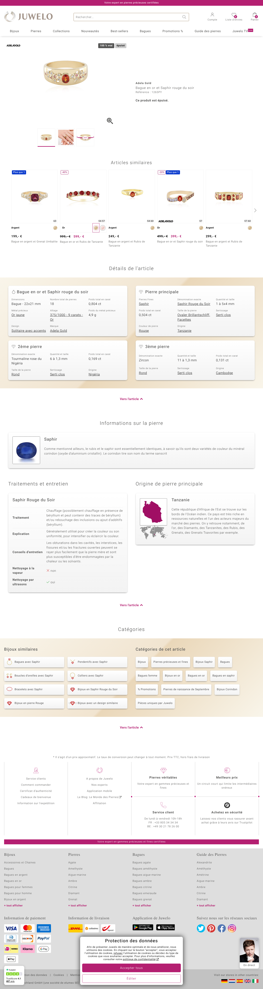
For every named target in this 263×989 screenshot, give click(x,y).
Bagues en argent (16, 875)
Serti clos (223, 315)
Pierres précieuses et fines (170, 662)
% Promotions (147, 689)
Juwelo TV (242, 31)
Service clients (36, 779)
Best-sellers (119, 31)
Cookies (58, 975)
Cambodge (224, 373)
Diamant (74, 893)
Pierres (36, 31)
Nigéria (94, 374)
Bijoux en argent (15, 899)
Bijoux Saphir (204, 662)
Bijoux (14, 31)
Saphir (144, 303)
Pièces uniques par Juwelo (155, 703)
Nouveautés (90, 31)
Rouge (144, 330)
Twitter (201, 928)
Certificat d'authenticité (36, 791)
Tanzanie (184, 330)
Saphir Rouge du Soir (194, 303)
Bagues (145, 31)
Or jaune (18, 315)
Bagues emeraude (145, 893)
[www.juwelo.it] (255, 981)
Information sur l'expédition (35, 803)
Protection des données (31, 975)
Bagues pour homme (18, 893)
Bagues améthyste (145, 869)
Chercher (185, 17)
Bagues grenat (142, 899)
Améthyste (204, 869)
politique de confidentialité (139, 959)
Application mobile (99, 791)
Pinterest (211, 928)
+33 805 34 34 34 (166, 823)
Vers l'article (129, 399)
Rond (16, 374)
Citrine (72, 887)
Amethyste (75, 869)
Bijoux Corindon (227, 689)
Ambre (72, 881)
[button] (212, 17)
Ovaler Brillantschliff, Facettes (194, 317)
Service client (163, 812)
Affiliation (99, 803)
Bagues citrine (142, 887)
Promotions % (173, 31)
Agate (72, 863)
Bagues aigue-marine (147, 875)
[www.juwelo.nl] (232, 981)
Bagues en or (196, 676)
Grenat (72, 899)
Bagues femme (147, 676)
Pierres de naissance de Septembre (186, 689)
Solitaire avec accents (29, 330)
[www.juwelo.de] (224, 981)
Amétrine (203, 875)
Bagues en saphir (223, 676)
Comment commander (36, 785)
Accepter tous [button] (131, 968)
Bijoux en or (172, 676)
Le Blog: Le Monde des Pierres (97, 797)
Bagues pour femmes (18, 887)
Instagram (232, 928)
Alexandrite (204, 863)
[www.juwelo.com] (248, 981)
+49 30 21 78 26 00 (166, 827)
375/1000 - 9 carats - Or (66, 317)
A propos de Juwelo (99, 779)
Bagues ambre (142, 881)
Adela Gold (58, 330)
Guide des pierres (208, 31)
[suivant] (255, 210)
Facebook (222, 928)
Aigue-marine (77, 875)
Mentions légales (81, 975)
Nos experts (99, 785)
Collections (61, 31)
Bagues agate (142, 863)
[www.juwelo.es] (240, 981)
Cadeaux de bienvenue (36, 797)
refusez (118, 953)
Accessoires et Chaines (20, 863)
